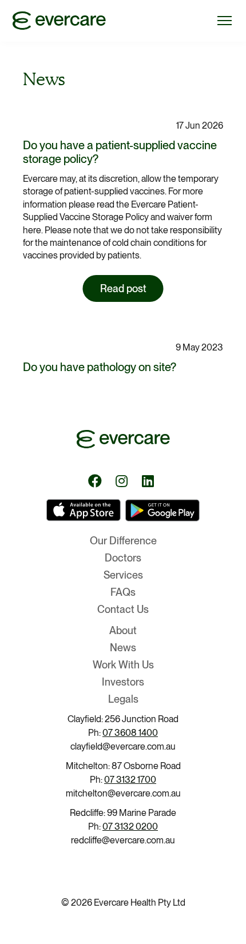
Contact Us (123, 609)
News (123, 648)
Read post (123, 288)
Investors (123, 682)
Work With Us (123, 665)
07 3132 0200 (130, 826)
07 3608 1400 (130, 732)
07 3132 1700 (130, 779)
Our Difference (123, 541)
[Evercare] (55, 19)
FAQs (123, 592)
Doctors (123, 558)
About (123, 630)
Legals (123, 699)
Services (123, 575)
